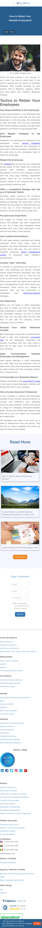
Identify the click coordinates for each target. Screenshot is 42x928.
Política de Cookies (7, 804)
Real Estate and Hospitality (10, 743)
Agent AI (3, 667)
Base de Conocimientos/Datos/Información (17, 874)
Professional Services (8, 736)
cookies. (29, 923)
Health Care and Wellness (10, 739)
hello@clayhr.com (7, 854)
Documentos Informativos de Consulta (15, 697)
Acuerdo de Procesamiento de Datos (14, 797)
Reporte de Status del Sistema (12, 880)
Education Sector (7, 726)
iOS (1, 889)
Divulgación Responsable (10, 810)
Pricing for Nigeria (7, 834)
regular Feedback (31, 143)
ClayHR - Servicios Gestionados (12, 828)
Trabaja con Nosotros (8, 645)
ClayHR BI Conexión (8, 831)
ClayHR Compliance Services (11, 680)
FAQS (2, 877)
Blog (12, 32)
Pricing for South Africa (9, 824)
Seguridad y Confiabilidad (10, 807)
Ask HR (3, 664)
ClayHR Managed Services (10, 683)
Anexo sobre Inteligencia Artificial (13, 794)
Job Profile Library (7, 714)
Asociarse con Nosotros (9, 648)
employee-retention (31, 293)
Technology (4, 733)
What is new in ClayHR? (9, 661)
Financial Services (7, 730)
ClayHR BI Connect (7, 686)
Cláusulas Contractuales (9, 800)
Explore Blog (20, 557)
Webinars (3, 707)
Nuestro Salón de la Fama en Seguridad (15, 813)
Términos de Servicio (8, 787)
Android (3, 893)
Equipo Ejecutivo (6, 642)
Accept (37, 923)
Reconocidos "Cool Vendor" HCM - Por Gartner (18, 651)
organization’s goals (31, 381)
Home (6, 32)
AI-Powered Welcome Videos (11, 671)
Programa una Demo (8, 862)
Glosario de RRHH (7, 704)
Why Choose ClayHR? (8, 710)
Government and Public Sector (12, 723)
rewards (8, 164)
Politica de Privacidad (8, 791)
